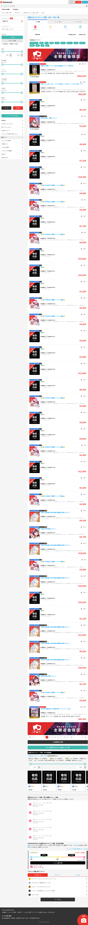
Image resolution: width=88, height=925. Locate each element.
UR (42, 45)
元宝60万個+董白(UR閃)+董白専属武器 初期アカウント (55, 627)
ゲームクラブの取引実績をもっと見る (76, 849)
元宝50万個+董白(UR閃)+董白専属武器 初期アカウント (55, 512)
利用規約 (13, 918)
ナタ (46, 42)
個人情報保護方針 (6, 918)
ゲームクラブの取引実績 (12, 115)
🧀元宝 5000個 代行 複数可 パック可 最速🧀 (53, 185)
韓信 (41, 42)
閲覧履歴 (3, 120)
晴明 (52, 42)
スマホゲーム (37, 875)
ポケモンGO (35, 894)
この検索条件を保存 (57, 742)
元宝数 (3, 88)
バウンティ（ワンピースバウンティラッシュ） (44, 878)
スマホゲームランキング (7, 123)
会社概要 (4, 912)
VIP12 (76, 42)
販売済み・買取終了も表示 (11, 44)
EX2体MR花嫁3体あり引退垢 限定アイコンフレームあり (56, 708)
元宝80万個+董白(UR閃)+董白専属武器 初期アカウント (55, 545)
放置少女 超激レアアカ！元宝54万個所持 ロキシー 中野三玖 (57, 65)
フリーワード (5, 26)
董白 (47, 45)
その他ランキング (5, 130)
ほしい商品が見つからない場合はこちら (57, 747)
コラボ (57, 42)
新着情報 (72, 2)
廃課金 (32, 45)
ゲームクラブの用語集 (6, 150)
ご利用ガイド (4, 144)
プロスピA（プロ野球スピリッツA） (41, 882)
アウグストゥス (34, 42)
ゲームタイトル (5, 18)
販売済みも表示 (82, 34)
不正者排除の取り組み (34, 918)
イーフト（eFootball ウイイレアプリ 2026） (44, 890)
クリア (6, 108)
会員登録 (78, 2)
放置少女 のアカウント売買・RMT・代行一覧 (43, 17)
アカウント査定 (78, 21)
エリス (63, 42)
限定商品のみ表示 (72, 34)
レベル (3, 69)
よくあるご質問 (5, 147)
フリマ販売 (12, 37)
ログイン (85, 2)
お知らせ (3, 154)
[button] (87, 860)
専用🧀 (42, 101)
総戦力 (3, 97)
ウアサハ (82, 42)
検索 (18, 108)
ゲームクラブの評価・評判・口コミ (9, 134)
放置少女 (30, 845)
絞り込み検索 (6, 9)
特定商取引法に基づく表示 (22, 918)
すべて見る (58, 899)
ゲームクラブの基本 (6, 140)
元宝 (38, 45)
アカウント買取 (12, 40)
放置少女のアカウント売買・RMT (38, 756)
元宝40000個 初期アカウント (49, 118)
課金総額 (3, 60)
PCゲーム (57, 875)
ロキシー (70, 42)
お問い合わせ (4, 157)
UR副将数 (4, 79)
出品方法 (3, 34)
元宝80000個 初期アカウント (48, 529)
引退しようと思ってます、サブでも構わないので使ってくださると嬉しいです (62, 84)
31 (71, 737)
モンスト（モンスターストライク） (41, 886)
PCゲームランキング (6, 127)
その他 (78, 875)
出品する (16, 9)
